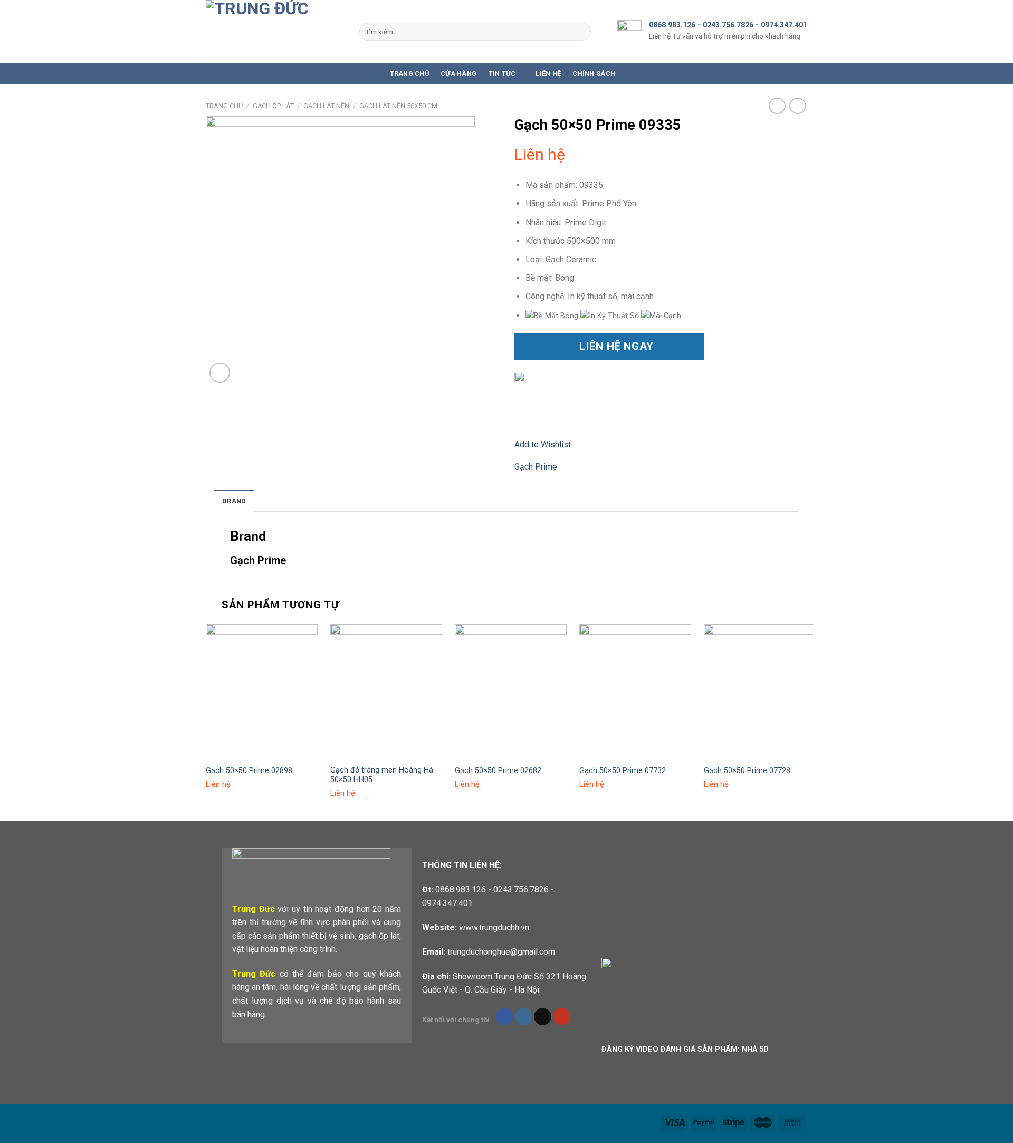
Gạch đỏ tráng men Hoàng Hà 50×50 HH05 (381, 775)
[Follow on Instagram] (523, 1017)
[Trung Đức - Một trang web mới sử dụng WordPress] (274, 31)
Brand (234, 501)
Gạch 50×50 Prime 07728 (747, 770)
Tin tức (502, 74)
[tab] (234, 501)
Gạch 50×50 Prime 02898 (249, 770)
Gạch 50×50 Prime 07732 (622, 770)
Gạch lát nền (326, 106)
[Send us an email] (542, 1017)
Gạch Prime (535, 467)
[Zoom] (219, 373)
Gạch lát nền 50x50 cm (398, 106)
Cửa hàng (458, 74)
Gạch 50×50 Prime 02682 (498, 770)
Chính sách (593, 74)
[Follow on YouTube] (561, 1017)
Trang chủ (409, 74)
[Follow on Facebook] (504, 1017)
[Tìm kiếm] (580, 32)
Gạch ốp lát (273, 106)
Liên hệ (548, 74)
